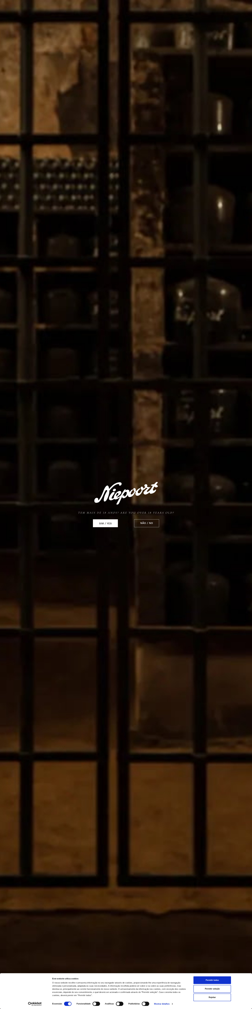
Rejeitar (212, 997)
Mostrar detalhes (162, 1004)
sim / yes (105, 523)
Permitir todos (212, 980)
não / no (146, 523)
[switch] (96, 1004)
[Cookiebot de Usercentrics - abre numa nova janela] (34, 1004)
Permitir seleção (212, 989)
